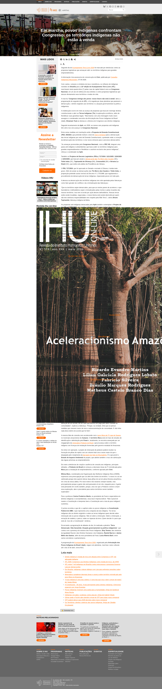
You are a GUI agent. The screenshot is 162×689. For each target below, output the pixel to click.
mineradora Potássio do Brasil (82, 443)
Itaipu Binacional (104, 336)
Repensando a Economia (57, 659)
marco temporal (99, 135)
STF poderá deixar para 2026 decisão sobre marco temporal (86, 600)
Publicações (75, 1)
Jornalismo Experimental (72, 659)
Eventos (84, 1)
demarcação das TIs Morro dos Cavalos (100, 159)
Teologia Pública (55, 655)
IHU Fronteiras (55, 657)
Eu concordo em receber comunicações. (48, 160)
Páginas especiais (70, 657)
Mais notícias (68, 653)
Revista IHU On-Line (85, 655)
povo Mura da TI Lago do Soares (109, 435)
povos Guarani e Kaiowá (94, 319)
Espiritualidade (94, 1)
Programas (57, 1)
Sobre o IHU (48, 1)
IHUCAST (67, 661)
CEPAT (38, 659)
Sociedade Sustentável (57, 661)
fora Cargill (82, 256)
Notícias (66, 1)
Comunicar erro (67, 610)
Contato (104, 1)
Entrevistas (68, 655)
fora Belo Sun (73, 256)
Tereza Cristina (72, 236)
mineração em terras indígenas (92, 234)
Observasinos (54, 653)
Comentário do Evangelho (115, 653)
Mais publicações (84, 653)
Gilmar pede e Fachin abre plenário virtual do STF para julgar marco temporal (92, 597)
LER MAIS (43, 84)
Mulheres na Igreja (113, 669)
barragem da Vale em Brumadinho (95, 455)
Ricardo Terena (114, 315)
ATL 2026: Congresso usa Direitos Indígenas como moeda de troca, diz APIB (92, 562)
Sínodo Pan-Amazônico (114, 667)
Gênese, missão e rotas (43, 653)
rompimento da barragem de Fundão (103, 379)
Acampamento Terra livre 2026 (85, 542)
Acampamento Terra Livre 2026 (83, 68)
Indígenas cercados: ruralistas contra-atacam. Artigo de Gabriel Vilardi (90, 595)
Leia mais (41, 428)
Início (40, 1)
